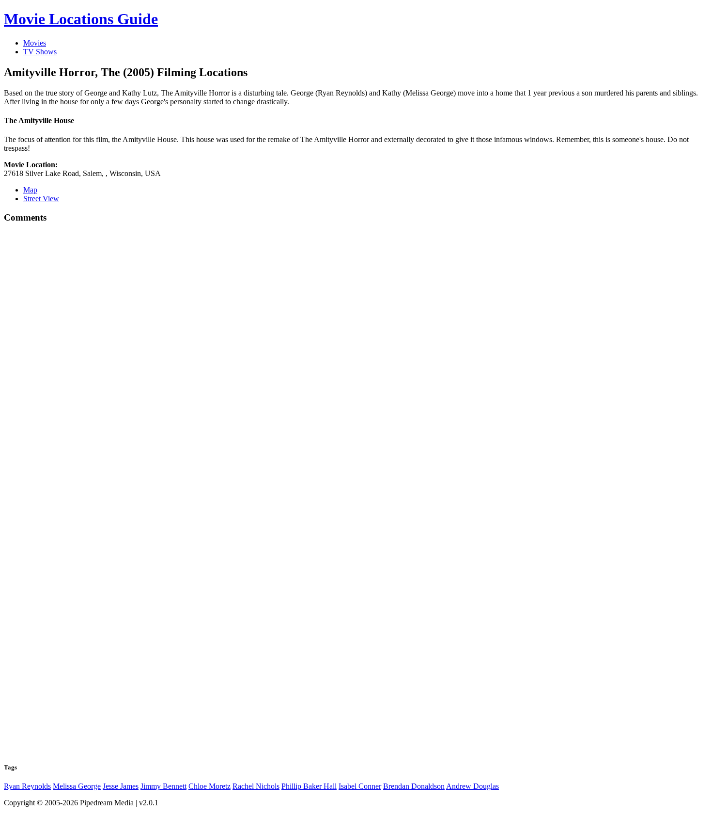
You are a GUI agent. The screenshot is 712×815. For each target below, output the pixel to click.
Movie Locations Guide (81, 19)
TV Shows (40, 52)
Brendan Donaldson (414, 786)
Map (30, 190)
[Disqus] (356, 362)
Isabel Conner (360, 786)
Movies (34, 43)
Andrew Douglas (472, 786)
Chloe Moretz (209, 786)
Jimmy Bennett (163, 786)
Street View (41, 198)
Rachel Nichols (255, 786)
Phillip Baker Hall (309, 786)
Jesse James (121, 786)
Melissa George (77, 786)
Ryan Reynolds (27, 786)
